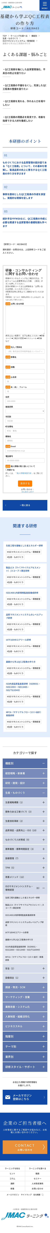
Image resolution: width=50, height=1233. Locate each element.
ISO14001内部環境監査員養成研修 (22, 593)
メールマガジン (13, 1195)
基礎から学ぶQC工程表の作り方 (21, 662)
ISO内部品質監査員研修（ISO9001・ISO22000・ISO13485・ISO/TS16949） (23, 687)
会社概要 (37, 1195)
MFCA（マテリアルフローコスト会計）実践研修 (24, 958)
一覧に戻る (25, 505)
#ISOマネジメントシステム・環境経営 (23, 552)
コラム (12, 1179)
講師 (12, 1183)
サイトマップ (26, 1195)
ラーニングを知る (12, 1168)
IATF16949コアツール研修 (18, 640)
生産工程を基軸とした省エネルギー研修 (24, 546)
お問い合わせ (25, 1147)
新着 (12, 1189)
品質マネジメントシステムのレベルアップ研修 (24, 923)
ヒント (12, 1173)
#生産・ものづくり (15, 557)
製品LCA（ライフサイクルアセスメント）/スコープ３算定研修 (24, 906)
